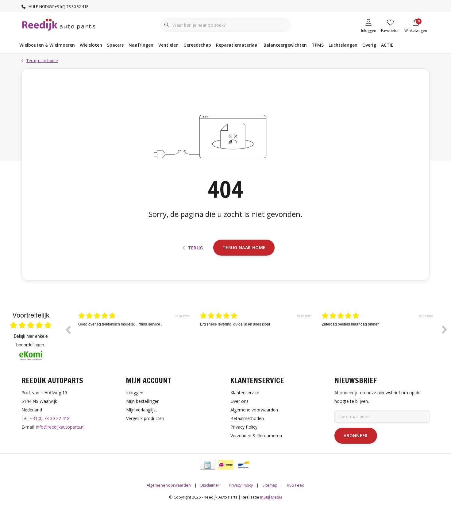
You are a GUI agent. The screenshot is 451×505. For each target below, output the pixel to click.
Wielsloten (91, 45)
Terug (195, 248)
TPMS (318, 45)
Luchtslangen (343, 45)
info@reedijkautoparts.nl (60, 427)
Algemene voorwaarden (169, 485)
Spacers (115, 45)
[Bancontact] (244, 465)
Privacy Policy (241, 485)
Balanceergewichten (285, 45)
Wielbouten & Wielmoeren (47, 45)
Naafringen (141, 45)
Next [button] (444, 329)
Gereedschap (197, 45)
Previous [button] (68, 329)
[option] (134, 334)
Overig (369, 45)
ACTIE (387, 45)
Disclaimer (209, 485)
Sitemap (269, 485)
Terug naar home (243, 247)
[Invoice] (207, 465)
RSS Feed (295, 485)
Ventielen (168, 45)
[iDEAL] (225, 465)
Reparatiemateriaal (237, 45)
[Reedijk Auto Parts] (59, 24)
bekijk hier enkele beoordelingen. (31, 340)
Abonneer (356, 435)
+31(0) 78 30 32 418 (50, 418)
